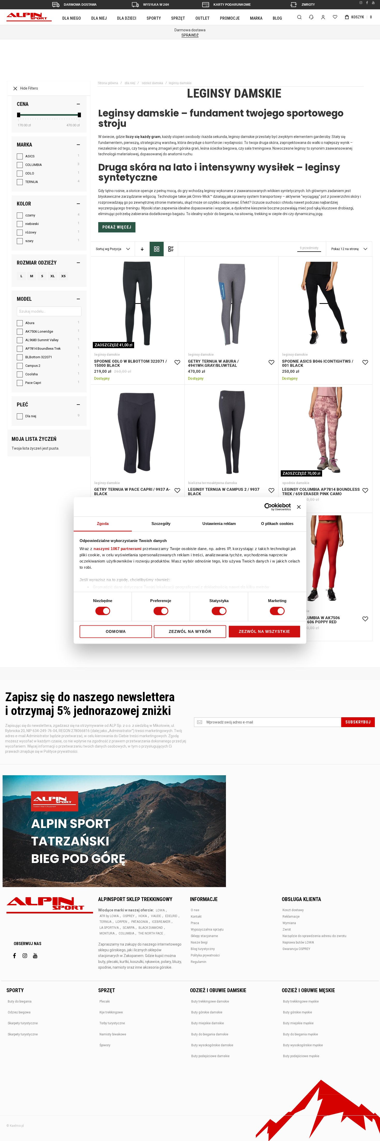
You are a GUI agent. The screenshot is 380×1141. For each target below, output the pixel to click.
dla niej (130, 83)
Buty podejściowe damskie (210, 1056)
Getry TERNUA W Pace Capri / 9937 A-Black (137, 431)
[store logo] (29, 17)
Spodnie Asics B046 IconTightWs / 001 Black (325, 303)
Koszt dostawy (293, 910)
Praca (195, 923)
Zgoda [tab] (103, 523)
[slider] (18, 115)
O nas (195, 910)
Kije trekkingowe (111, 1012)
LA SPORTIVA (109, 928)
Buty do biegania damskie (209, 1034)
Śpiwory (105, 1045)
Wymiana (289, 923)
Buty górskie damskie (206, 1012)
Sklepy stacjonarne (204, 936)
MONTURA (107, 933)
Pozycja (116, 249)
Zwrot (287, 929)
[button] (177, 362)
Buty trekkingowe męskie (301, 1001)
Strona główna (108, 83)
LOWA (160, 910)
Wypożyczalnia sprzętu (207, 929)
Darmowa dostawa (80, 4)
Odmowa (116, 631)
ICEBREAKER (161, 922)
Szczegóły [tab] (160, 523)
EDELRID (171, 916)
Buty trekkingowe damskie (210, 1001)
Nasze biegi (199, 942)
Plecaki (105, 1001)
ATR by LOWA (109, 916)
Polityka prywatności (205, 955)
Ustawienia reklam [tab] (219, 523)
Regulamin (198, 962)
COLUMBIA (126, 933)
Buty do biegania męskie (300, 1034)
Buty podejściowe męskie (301, 1056)
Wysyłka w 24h (156, 4)
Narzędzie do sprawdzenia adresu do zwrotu (314, 936)
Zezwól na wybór (190, 631)
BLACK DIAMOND (151, 928)
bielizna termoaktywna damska (212, 483)
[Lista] (171, 249)
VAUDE (156, 916)
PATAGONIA (139, 922)
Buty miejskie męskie (298, 1023)
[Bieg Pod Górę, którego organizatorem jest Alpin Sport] (114, 832)
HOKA (143, 916)
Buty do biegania (20, 1001)
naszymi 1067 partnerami (118, 548)
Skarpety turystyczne (23, 1023)
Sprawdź (190, 35)
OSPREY (128, 916)
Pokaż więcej (116, 227)
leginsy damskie (107, 354)
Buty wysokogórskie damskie (212, 1045)
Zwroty (308, 4)
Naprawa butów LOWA (298, 942)
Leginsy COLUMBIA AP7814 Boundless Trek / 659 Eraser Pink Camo (325, 431)
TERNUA (105, 922)
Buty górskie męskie (297, 1012)
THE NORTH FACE (150, 933)
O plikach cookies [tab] (277, 523)
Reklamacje (291, 916)
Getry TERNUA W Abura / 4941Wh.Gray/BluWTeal (231, 303)
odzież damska (152, 83)
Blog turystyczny (203, 949)
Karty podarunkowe (232, 4)
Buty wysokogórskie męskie (303, 1045)
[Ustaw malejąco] (142, 249)
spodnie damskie (295, 483)
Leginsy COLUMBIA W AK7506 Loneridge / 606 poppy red (325, 560)
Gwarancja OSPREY (296, 949)
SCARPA (128, 928)
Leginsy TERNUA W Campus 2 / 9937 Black (231, 431)
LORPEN (121, 922)
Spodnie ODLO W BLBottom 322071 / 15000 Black (137, 303)
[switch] (161, 612)
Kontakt (196, 916)
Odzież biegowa (19, 1012)
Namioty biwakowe (113, 1034)
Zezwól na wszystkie (264, 631)
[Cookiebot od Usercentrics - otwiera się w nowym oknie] (268, 507)
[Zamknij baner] (299, 507)
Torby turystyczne (112, 1023)
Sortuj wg (102, 249)
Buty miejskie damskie (207, 1023)
